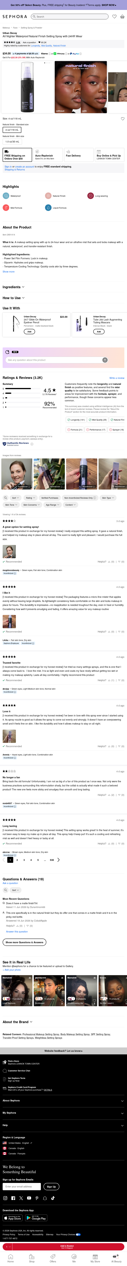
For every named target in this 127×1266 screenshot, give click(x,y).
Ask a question (29, 42)
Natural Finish (59, 45)
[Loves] (114, 16)
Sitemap (49, 1234)
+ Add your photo (12, 969)
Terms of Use (24, 1234)
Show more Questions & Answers (24, 942)
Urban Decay (10, 33)
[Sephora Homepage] (15, 16)
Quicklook (10, 324)
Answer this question (17, 931)
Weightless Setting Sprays (48, 1037)
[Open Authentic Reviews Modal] (32, 444)
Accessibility (37, 1234)
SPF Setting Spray (100, 1034)
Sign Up (51, 1186)
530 (52, 859)
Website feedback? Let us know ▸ (63, 1050)
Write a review (116, 378)
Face (15, 27)
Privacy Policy (9, 1234)
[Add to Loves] (123, 119)
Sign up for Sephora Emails (18, 1179)
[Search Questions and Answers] (6, 890)
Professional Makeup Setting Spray (40, 1034)
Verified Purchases (49, 497)
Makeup (6, 27)
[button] (49, 53)
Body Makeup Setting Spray (75, 1034)
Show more (9, 271)
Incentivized (22, 486)
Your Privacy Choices (65, 1234)
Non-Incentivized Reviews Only (78, 497)
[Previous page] (4, 860)
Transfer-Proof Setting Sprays (18, 1037)
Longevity (35, 45)
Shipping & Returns (15, 169)
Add (29, 331)
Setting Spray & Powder (31, 27)
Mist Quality (46, 45)
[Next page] (59, 860)
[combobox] (69, 16)
